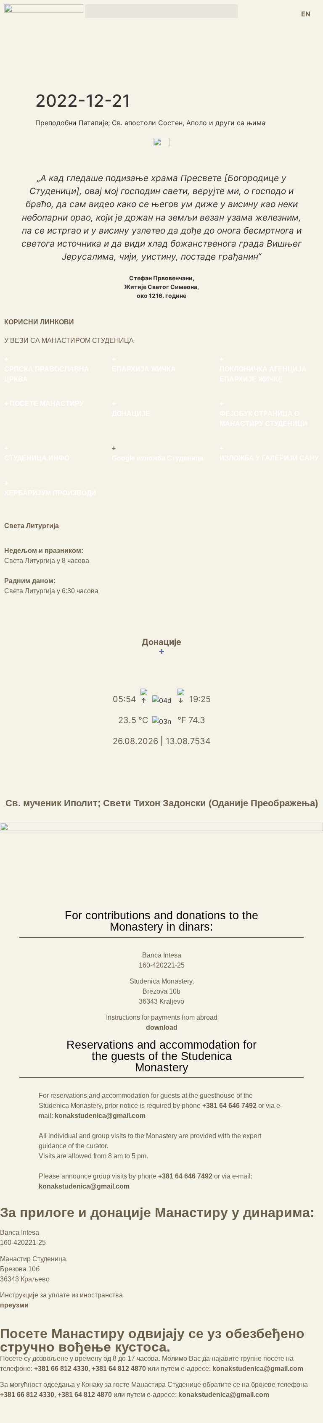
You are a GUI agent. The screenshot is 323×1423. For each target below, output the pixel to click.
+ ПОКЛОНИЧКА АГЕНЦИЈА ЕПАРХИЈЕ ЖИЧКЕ (263, 369)
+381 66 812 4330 (61, 1368)
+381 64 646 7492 (229, 1105)
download (161, 1027)
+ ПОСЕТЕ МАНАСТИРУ (44, 403)
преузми (14, 1305)
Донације (161, 646)
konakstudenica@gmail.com (100, 1115)
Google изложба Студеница (158, 458)
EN (305, 14)
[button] (161, 11)
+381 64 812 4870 (119, 1368)
